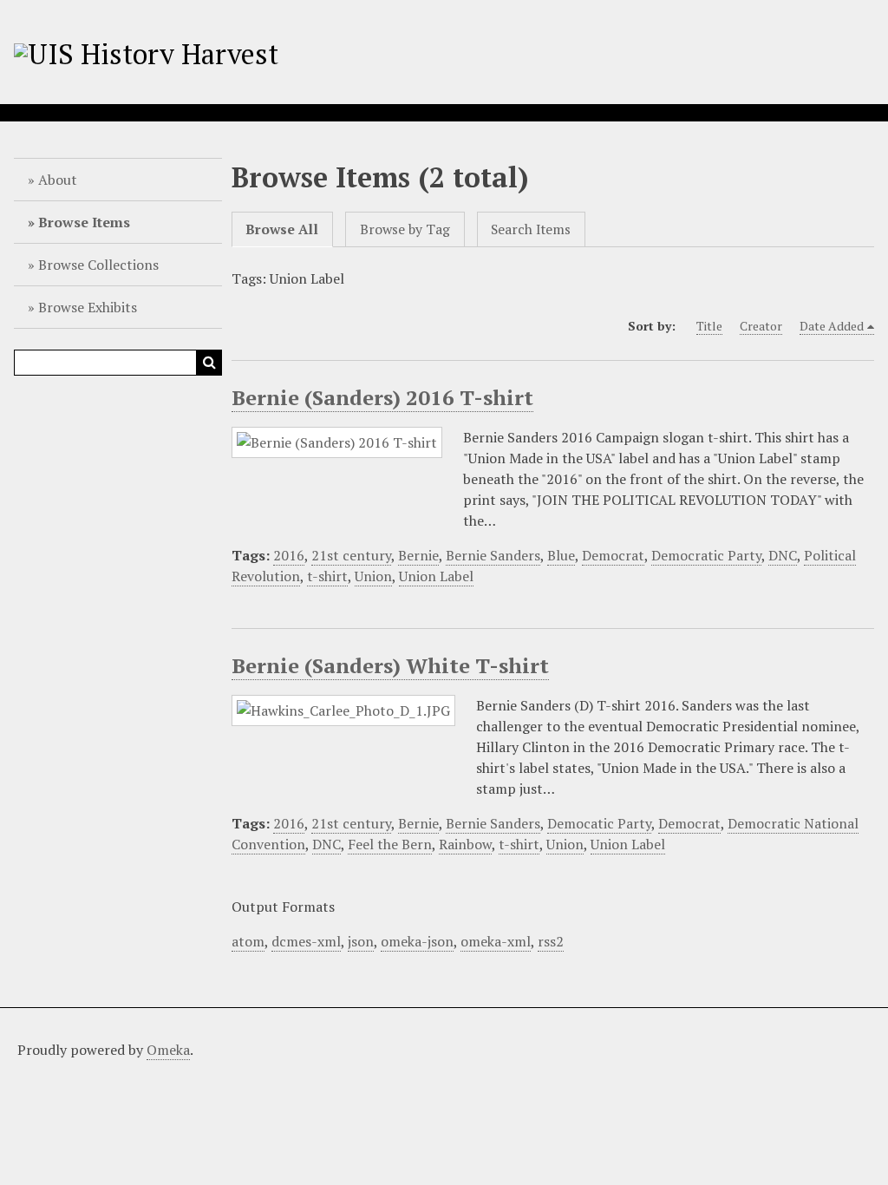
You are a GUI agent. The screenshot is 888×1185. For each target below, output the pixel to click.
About (57, 179)
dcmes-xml (306, 941)
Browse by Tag (405, 229)
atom (248, 941)
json (361, 941)
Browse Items (84, 222)
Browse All (281, 229)
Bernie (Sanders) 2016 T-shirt (382, 397)
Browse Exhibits (87, 307)
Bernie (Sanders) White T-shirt (390, 665)
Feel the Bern (390, 844)
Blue (561, 555)
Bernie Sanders (493, 555)
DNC (782, 555)
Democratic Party (706, 555)
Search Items (531, 229)
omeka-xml (495, 941)
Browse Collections (98, 264)
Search (209, 363)
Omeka (168, 1049)
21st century (351, 555)
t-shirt (327, 576)
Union (373, 576)
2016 (288, 555)
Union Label (436, 576)
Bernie (418, 555)
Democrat (613, 555)
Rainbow (465, 844)
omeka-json (417, 941)
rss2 (551, 941)
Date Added (832, 326)
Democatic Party (599, 823)
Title (709, 326)
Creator (761, 326)
